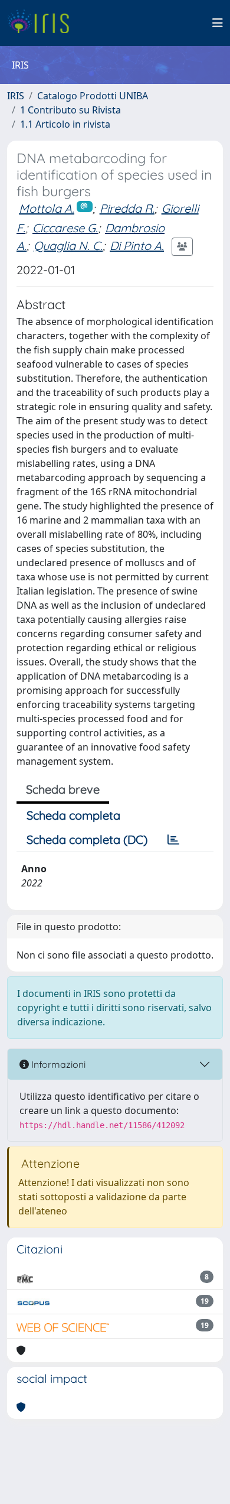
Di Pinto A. (137, 245)
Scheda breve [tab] (63, 789)
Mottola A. (46, 208)
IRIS (15, 95)
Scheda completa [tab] (73, 815)
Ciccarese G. (65, 227)
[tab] (173, 839)
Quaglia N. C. (68, 245)
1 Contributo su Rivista (70, 109)
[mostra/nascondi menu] (217, 23)
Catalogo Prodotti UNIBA (92, 95)
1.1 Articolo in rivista (65, 124)
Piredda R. (127, 208)
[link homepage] (42, 23)
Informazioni (57, 1064)
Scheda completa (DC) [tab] (87, 839)
